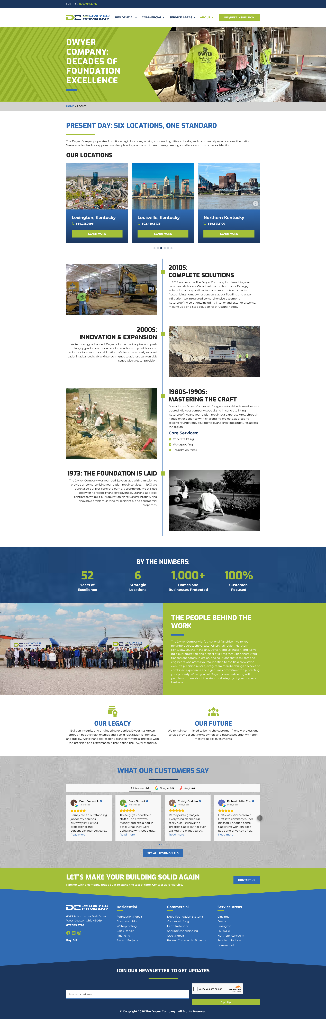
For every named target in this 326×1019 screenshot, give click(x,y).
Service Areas (230, 907)
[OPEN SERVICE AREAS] (194, 17)
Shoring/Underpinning (182, 931)
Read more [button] (78, 834)
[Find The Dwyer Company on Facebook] (68, 933)
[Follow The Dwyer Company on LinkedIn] (74, 933)
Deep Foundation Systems (185, 916)
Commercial (178, 907)
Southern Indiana (229, 940)
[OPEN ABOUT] (212, 17)
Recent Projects (127, 940)
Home (70, 106)
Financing (123, 935)
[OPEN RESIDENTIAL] (136, 17)
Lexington (224, 926)
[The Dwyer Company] (88, 17)
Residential (127, 907)
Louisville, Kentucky (159, 217)
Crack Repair (125, 931)
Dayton (223, 921)
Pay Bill (71, 940)
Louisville (224, 931)
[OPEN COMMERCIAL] (164, 17)
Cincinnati (224, 916)
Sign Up (226, 1002)
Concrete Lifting (128, 921)
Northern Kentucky (224, 217)
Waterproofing (127, 926)
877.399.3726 (81, 4)
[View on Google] (73, 803)
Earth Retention (178, 926)
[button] (70, 203)
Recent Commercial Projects (186, 940)
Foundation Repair (129, 916)
